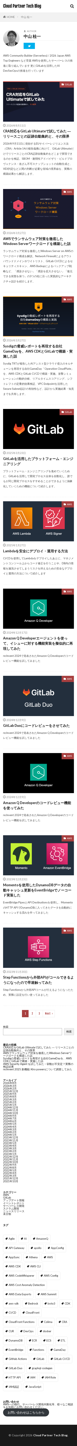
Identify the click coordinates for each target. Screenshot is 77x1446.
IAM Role (50, 1377)
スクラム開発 (11, 1208)
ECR (34, 1340)
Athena (33, 1257)
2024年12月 (10, 1107)
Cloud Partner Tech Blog (22, 6)
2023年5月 (10, 1143)
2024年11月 (10, 1110)
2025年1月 (10, 1104)
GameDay (60, 1349)
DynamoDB (16, 1340)
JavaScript (35, 1386)
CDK (67, 1303)
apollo (37, 1248)
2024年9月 (10, 1115)
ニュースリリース (13, 1211)
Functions (38, 1349)
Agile (12, 1238)
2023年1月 (10, 1154)
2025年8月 (10, 1096)
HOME (11, 17)
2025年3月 (10, 1099)
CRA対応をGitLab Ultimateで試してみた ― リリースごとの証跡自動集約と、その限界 (37, 133)
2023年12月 (10, 1137)
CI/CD (12, 1312)
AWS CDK (15, 1266)
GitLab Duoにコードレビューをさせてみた (36, 726)
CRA (64, 1322)
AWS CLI (35, 1266)
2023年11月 (10, 1140)
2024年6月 (10, 1121)
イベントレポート (13, 1203)
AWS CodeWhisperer (21, 1275)
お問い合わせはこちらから (26, 1412)
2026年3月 (10, 1085)
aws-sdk (14, 1303)
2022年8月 (10, 1167)
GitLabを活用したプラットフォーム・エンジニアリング (38, 461)
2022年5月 (10, 1170)
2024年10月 (10, 1113)
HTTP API (15, 1377)
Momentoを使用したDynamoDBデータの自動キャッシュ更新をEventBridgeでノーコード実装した (37, 890)
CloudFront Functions (21, 1322)
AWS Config (51, 1275)
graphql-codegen (42, 1368)
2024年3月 (10, 1129)
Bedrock (33, 1303)
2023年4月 (10, 1145)
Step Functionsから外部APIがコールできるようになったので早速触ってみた (38, 980)
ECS (48, 1340)
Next (48, 1013)
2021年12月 (10, 1178)
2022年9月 (10, 1164)
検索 (5, 1026)
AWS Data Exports (20, 1294)
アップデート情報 (13, 1200)
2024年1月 (10, 1134)
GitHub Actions (18, 1358)
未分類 (7, 1213)
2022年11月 (10, 1159)
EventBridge (16, 1349)
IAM (32, 1377)
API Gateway (16, 1248)
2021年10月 (10, 1181)
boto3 (51, 1303)
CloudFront (32, 1312)
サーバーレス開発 (13, 1205)
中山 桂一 (26, 17)
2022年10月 (10, 1162)
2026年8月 (10, 1083)
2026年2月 (10, 1088)
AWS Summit (48, 1294)
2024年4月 (10, 1126)
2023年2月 (10, 1151)
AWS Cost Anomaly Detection (27, 1285)
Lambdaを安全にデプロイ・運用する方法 (35, 551)
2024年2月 (10, 1132)
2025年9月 (10, 1093)
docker (47, 1331)
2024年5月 (10, 1123)
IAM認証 (14, 1386)
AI (25, 1238)
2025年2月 (10, 1102)
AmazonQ (42, 1238)
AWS (69, 191)
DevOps (28, 1331)
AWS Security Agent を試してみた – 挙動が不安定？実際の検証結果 (38, 1065)
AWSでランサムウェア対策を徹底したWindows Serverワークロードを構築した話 (37, 241)
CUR (11, 1331)
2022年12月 (10, 1156)
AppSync (14, 1257)
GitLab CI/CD (62, 1358)
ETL (63, 1340)
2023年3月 (10, 1148)
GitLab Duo (15, 1368)
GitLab (68, 84)
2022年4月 (10, 1173)
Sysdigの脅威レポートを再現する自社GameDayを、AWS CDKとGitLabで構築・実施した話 (38, 351)
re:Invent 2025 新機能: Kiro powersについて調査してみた (37, 1069)
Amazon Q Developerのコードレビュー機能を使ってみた (37, 805)
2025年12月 (10, 1091)
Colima (48, 1322)
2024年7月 (10, 1118)
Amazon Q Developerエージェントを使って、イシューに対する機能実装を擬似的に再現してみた (38, 643)
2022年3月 (10, 1175)
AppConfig (57, 1248)
